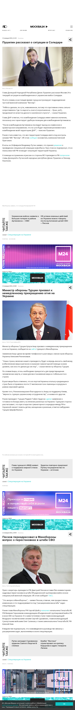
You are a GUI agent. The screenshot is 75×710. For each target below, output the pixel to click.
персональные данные (10, 705)
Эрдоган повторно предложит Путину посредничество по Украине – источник (54, 467)
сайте (33, 349)
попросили (65, 155)
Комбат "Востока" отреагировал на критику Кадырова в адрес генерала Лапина (53, 644)
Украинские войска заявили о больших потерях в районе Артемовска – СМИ (25, 218)
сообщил (33, 138)
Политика (20, 38)
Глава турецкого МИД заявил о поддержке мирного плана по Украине (25, 467)
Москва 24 (37, 27)
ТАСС (50, 595)
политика (5, 239)
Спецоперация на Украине (19, 234)
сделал (49, 399)
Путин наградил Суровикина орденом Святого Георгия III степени (25, 643)
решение (58, 145)
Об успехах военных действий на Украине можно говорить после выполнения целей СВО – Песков (54, 219)
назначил (45, 610)
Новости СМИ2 (7, 271)
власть (4, 663)
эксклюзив (12, 239)
